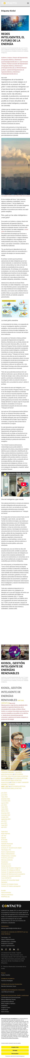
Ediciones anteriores (7, 860)
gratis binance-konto (7, 774)
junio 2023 (4, 795)
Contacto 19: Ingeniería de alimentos (11, 872)
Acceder (3, 890)
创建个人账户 (5, 786)
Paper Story (4, 831)
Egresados (4, 882)
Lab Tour (13, 678)
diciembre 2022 (5, 799)
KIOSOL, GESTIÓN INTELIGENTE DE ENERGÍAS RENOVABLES (13, 668)
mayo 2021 (4, 825)
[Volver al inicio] (9, 3)
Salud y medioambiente (7, 854)
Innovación (18, 49)
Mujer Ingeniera (5, 833)
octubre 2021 (5, 817)
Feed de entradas (6, 892)
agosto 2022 (4, 803)
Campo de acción (6, 866)
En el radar (4, 839)
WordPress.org (5, 896)
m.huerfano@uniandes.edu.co (14, 48)
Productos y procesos (7, 858)
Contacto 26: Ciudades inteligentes (11, 868)
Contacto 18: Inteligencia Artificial (10, 870)
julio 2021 (4, 821)
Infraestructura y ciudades (9, 51)
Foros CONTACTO (6, 878)
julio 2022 (4, 805)
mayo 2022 (4, 807)
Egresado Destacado (7, 843)
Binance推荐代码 (6, 778)
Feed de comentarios (7, 894)
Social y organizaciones (8, 852)
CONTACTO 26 (5, 703)
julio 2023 (4, 793)
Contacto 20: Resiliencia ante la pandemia (13, 874)
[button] (28, 3)
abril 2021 (4, 827)
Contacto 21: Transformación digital (11, 848)
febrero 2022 (4, 811)
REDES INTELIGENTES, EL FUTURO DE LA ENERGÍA (13, 39)
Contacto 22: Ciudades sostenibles (11, 876)
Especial (13, 49)
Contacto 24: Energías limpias (9, 884)
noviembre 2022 (5, 801)
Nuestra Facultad (6, 846)
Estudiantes (4, 862)
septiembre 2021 (6, 819)
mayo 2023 (4, 797)
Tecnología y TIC (6, 850)
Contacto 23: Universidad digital (10, 880)
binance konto (5, 782)
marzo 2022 (4, 809)
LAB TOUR (21, 700)
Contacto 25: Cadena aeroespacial (10, 886)
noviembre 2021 (5, 815)
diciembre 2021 (5, 813)
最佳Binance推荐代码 (7, 770)
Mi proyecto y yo (5, 864)
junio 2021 (4, 823)
